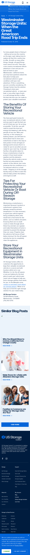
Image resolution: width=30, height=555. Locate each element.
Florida (3, 521)
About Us (4, 492)
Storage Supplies (19, 479)
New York (13, 531)
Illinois (12, 521)
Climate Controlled (6, 479)
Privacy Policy (19, 545)
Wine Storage (5, 481)
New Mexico (14, 529)
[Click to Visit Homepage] (8, 2)
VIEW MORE (15, 425)
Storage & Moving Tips (20, 476)
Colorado (13, 518)
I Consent (6, 551)
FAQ (16, 486)
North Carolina (5, 529)
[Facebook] (3, 459)
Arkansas (4, 516)
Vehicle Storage (5, 476)
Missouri (13, 526)
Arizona (12, 516)
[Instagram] (6, 459)
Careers (3, 504)
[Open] (27, 2)
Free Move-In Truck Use (21, 484)
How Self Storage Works (21, 471)
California (4, 518)
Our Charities (5, 499)
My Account (18, 492)
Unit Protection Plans (20, 481)
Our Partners (5, 501)
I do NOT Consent (20, 551)
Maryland (13, 524)
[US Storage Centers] (15, 438)
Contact (17, 497)
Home (3, 16)
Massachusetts (5, 524)
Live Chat (17, 501)
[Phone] (22, 2)
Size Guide (17, 473)
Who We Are (5, 496)
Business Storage (6, 473)
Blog (16, 495)
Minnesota (4, 526)
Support (17, 467)
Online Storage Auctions (21, 499)
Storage (3, 467)
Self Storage (5, 471)
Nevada (3, 531)
